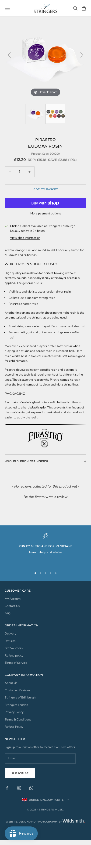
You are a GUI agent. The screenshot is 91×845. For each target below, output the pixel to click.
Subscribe (19, 773)
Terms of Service (16, 663)
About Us (11, 683)
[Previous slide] (9, 55)
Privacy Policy (14, 712)
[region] (45, 549)
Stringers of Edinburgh (20, 697)
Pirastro (45, 139)
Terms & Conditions (18, 719)
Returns (10, 641)
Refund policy (14, 656)
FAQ (7, 613)
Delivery (10, 633)
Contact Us (12, 606)
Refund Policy (14, 727)
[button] (45, 496)
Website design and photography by (46, 821)
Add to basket (45, 189)
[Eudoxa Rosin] (35, 114)
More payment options (45, 213)
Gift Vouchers (14, 648)
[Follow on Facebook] (7, 788)
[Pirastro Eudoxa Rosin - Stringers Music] (56, 114)
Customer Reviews (17, 690)
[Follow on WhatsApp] (31, 788)
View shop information (25, 238)
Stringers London (16, 705)
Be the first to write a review (46, 496)
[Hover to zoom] (45, 57)
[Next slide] (81, 55)
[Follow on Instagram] (19, 788)
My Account (13, 599)
